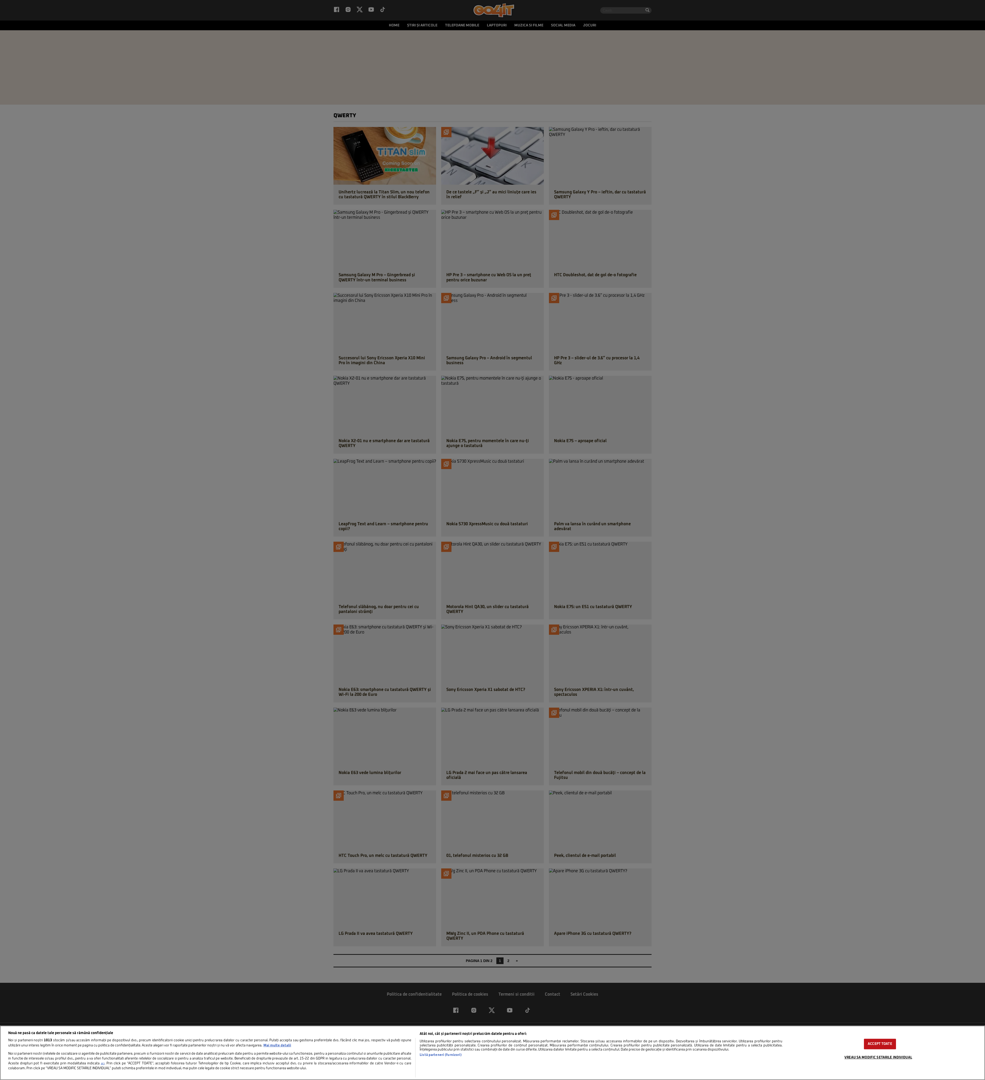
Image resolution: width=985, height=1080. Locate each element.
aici (102, 1063)
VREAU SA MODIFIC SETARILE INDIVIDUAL (878, 1057)
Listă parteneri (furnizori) (440, 1055)
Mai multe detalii (277, 1045)
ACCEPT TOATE (880, 1044)
